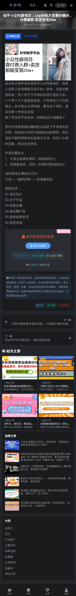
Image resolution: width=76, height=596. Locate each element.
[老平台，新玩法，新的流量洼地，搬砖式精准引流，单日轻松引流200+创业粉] (19, 405)
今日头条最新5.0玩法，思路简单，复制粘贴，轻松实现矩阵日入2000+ (46, 443)
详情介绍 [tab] (14, 36)
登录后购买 (39, 245)
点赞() (65, 305)
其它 (7, 534)
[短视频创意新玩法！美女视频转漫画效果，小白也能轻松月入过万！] (56, 405)
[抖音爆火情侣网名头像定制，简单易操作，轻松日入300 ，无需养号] (12, 506)
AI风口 (9, 528)
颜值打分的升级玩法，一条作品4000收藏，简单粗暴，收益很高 (46, 480)
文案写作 (10, 545)
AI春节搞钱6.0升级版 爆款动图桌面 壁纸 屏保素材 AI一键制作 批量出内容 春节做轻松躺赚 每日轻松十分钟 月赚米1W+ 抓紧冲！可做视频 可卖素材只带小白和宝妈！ (46, 458)
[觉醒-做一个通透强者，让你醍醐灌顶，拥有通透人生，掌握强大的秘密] (12, 469)
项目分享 (47, 24)
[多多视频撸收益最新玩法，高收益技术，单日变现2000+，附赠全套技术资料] (19, 367)
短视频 (9, 556)
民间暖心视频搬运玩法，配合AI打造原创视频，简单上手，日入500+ (44, 492)
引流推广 (10, 539)
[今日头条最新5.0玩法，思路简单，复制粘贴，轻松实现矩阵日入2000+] (12, 445)
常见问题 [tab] (32, 36)
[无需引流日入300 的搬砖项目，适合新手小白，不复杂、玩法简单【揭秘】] (56, 367)
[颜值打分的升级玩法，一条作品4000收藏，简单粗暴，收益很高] (12, 481)
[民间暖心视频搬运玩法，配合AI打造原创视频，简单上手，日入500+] (12, 493)
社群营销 (10, 562)
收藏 (53, 305)
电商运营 (10, 551)
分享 (41, 305)
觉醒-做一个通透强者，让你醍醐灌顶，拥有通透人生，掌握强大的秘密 (46, 467)
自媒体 (9, 568)
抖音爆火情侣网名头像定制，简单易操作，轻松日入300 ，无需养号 (45, 504)
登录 (62, 5)
